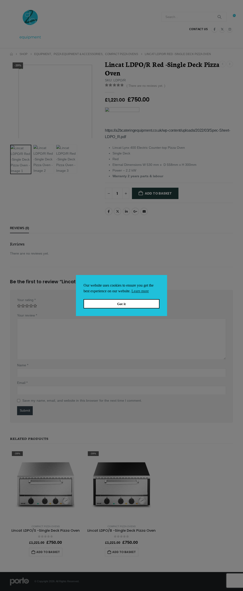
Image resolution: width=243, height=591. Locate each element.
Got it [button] (121, 304)
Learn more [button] (140, 291)
